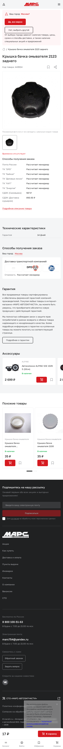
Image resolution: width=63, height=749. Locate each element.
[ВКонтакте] (45, 70)
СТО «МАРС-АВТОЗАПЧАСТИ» (21, 698)
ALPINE (25, 361)
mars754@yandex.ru (15, 639)
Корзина (57, 746)
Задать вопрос (12, 666)
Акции (5, 544)
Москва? (25, 14)
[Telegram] (40, 70)
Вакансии (7, 591)
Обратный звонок (14, 658)
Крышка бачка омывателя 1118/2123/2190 (13, 445)
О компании (8, 584)
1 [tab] (29, 471)
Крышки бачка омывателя (17, 439)
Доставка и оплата (11, 557)
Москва (18, 253)
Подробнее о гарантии (17, 340)
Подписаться (31, 513)
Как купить (8, 550)
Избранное (39, 746)
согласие (15, 518)
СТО (4, 598)
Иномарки (7, 571)
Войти (21, 746)
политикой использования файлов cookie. (39, 724)
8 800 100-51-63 (12, 621)
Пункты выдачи (10, 564)
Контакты (7, 578)
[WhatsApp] (54, 70)
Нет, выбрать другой (18, 30)
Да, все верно (15, 22)
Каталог (5, 746)
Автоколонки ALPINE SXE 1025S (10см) (37, 367)
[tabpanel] (17, 438)
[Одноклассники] (49, 70)
